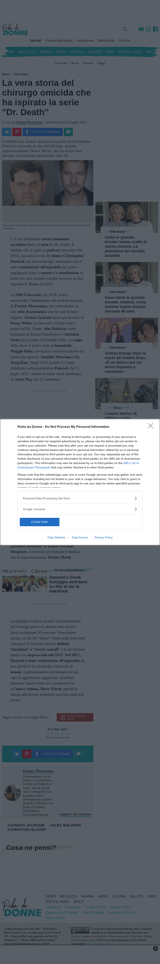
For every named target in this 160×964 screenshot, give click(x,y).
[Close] (152, 427)
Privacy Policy (104, 537)
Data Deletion (56, 537)
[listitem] (80, 498)
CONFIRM (39, 522)
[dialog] (80, 482)
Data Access (80, 537)
